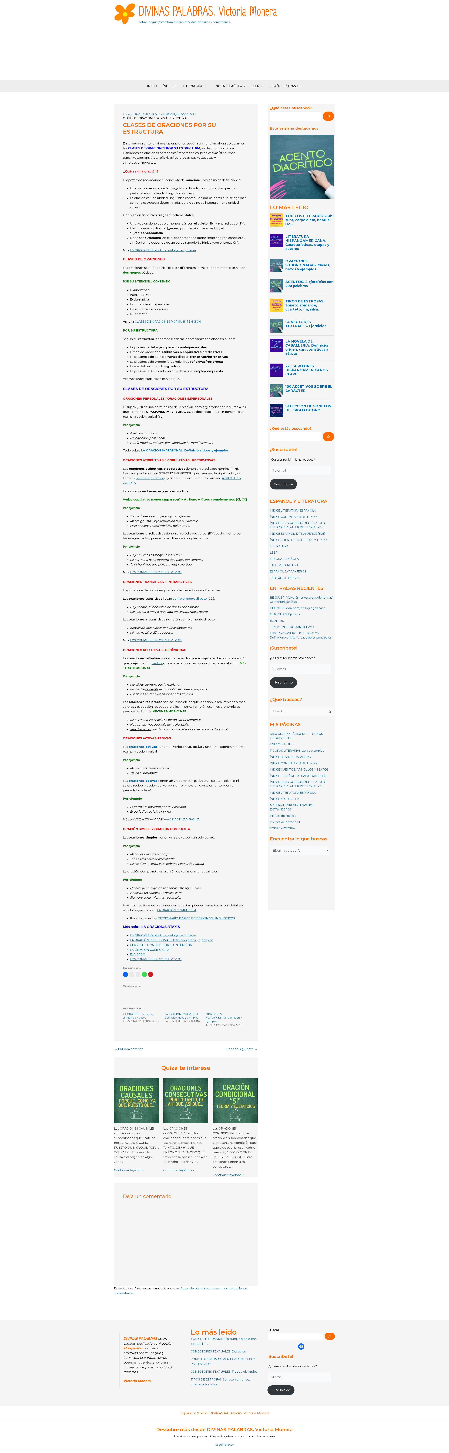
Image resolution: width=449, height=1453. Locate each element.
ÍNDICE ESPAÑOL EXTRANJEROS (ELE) (297, 533)
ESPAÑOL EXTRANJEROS (288, 571)
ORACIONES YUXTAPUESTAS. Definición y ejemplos (224, 1018)
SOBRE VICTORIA (282, 828)
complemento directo (190, 598)
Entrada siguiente (242, 1049)
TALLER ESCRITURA (284, 565)
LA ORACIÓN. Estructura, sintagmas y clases (163, 250)
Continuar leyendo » (129, 1170)
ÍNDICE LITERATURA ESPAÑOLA (293, 510)
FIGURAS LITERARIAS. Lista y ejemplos (297, 750)
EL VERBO (137, 954)
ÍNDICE (168, 86)
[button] (175, 86)
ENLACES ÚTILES (282, 744)
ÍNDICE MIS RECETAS (285, 799)
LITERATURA (192, 86)
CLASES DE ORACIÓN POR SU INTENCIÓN (161, 945)
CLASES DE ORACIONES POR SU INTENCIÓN (168, 321)
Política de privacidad (285, 822)
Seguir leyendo (224, 1444)
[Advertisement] (224, 53)
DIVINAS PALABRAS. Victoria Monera (208, 11)
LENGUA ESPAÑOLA (227, 86)
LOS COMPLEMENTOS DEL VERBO (156, 572)
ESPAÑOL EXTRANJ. (283, 86)
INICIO (152, 86)
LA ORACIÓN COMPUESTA (176, 910)
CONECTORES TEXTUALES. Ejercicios (218, 1351)
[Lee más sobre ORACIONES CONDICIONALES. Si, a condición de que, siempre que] (235, 1100)
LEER (255, 86)
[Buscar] (328, 116)
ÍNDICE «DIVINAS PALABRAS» (290, 757)
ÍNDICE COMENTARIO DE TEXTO (293, 517)
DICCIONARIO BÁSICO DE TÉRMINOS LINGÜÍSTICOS (196, 918)
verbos (157, 663)
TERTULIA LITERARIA (285, 577)
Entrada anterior (128, 1049)
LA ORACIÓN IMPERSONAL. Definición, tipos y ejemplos (185, 450)
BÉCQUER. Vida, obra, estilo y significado (298, 608)
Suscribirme (283, 484)
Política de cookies (283, 815)
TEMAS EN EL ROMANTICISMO (292, 627)
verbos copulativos (150, 478)
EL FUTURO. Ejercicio (285, 614)
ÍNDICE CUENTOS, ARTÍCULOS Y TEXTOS (299, 540)
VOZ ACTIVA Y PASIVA (183, 819)
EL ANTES (277, 620)
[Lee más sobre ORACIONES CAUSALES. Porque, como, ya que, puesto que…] (136, 1100)
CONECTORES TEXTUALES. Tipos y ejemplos (224, 1371)
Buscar (273, 1330)
